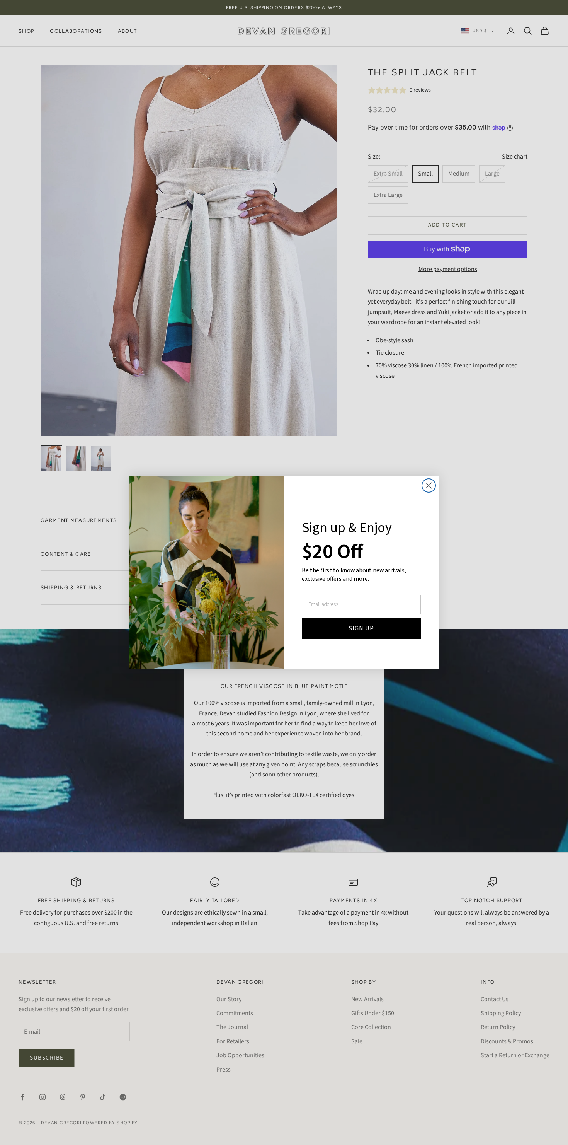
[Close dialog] (428, 485)
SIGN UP (361, 628)
